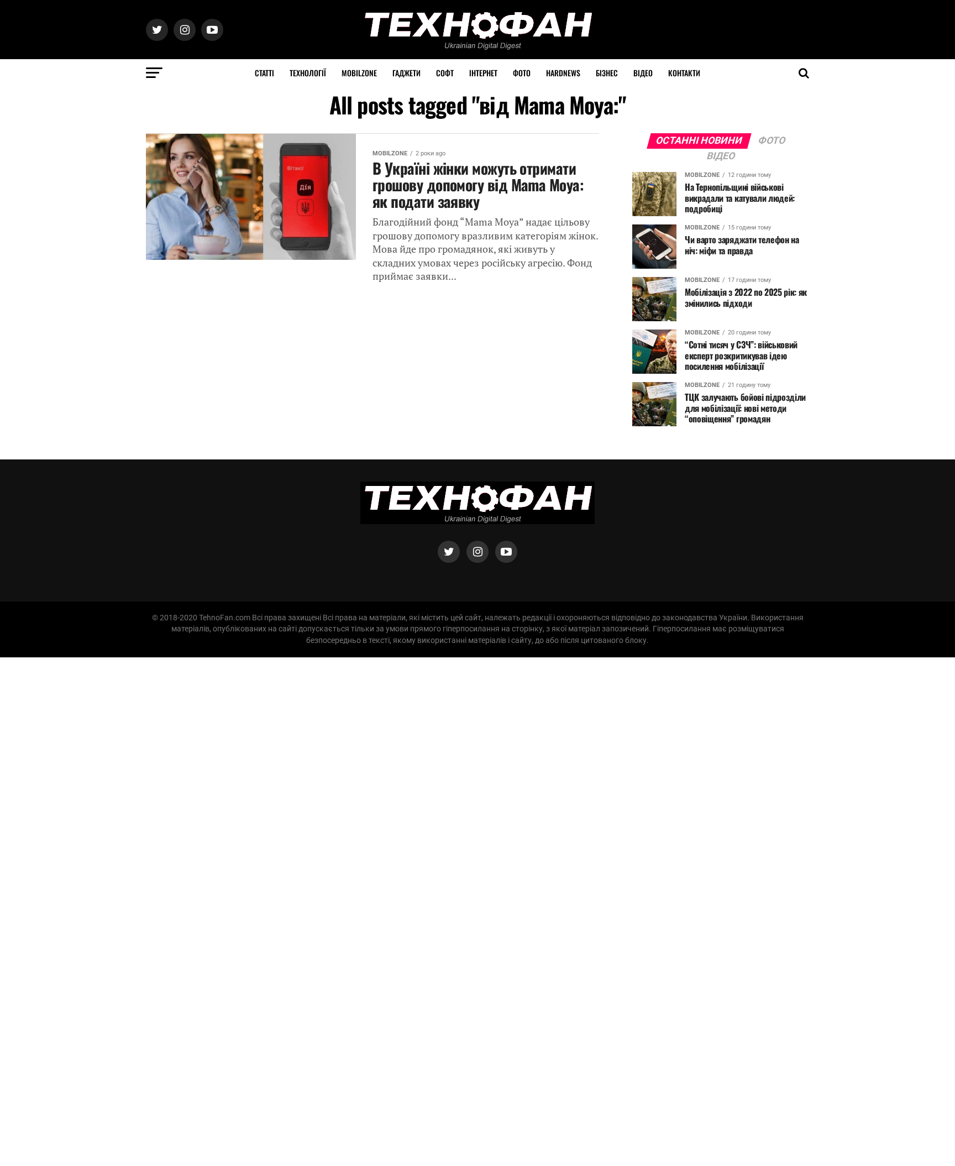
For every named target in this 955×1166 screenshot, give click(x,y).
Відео (643, 73)
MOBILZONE (359, 73)
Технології (308, 73)
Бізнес (607, 73)
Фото (522, 73)
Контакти (684, 73)
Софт (445, 73)
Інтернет (483, 73)
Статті (264, 73)
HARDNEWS (563, 73)
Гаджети (406, 73)
